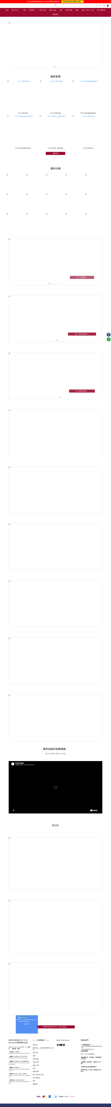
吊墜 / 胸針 (36, 1059)
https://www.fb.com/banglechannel (19, 1053)
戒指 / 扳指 (52, 10)
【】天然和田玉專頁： (17, 1080)
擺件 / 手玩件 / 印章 (88, 10)
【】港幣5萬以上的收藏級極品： (19, 1061)
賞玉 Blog (15, 10)
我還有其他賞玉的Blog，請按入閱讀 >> (55, 1027)
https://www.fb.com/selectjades (18, 1058)
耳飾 (60, 10)
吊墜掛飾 (31, 10)
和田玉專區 (69, 10)
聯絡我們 (55, 14)
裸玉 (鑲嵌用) (101, 10)
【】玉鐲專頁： (15, 1052)
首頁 (7, 10)
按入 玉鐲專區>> (82, 278)
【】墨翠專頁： (15, 1067)
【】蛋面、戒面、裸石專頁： (18, 1074)
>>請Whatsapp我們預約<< (89, 1066)
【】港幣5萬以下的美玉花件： (19, 1056)
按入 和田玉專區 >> (82, 391)
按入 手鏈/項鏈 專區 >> (82, 334)
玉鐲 (24, 10)
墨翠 (77, 10)
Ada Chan (26, 1024)
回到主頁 (35, 1044)
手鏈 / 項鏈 (42, 10)
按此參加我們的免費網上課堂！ (72, 1)
